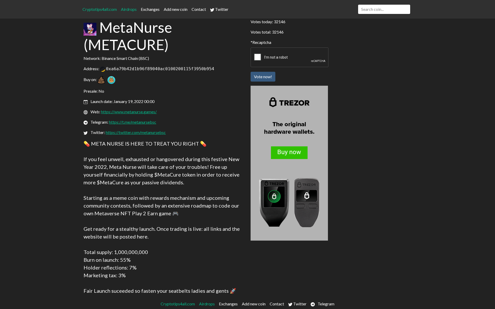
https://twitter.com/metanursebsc (136, 132)
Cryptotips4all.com (99, 9)
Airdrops (129, 9)
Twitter (221, 9)
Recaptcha (261, 42)
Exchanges (150, 9)
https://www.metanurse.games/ (129, 111)
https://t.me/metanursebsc (132, 122)
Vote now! (263, 76)
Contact (199, 9)
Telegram (325, 303)
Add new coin (175, 9)
